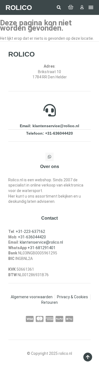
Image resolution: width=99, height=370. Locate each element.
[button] (58, 7)
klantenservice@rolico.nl (41, 242)
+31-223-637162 (30, 231)
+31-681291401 (42, 248)
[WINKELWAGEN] (71, 7)
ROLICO (19, 7)
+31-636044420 (32, 237)
